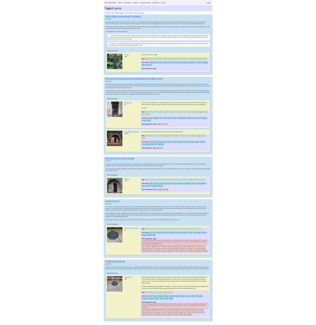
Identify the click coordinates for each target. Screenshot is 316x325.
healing (203, 248)
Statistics (156, 3)
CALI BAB (159, 189)
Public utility (179, 232)
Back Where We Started (131, 132)
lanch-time (158, 314)
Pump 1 (126, 55)
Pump (199, 58)
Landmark (202, 142)
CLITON (180, 314)
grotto (148, 114)
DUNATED (169, 314)
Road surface (160, 142)
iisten (151, 314)
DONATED (170, 251)
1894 (174, 246)
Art (196, 62)
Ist (166, 246)
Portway (185, 112)
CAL (163, 124)
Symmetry (159, 232)
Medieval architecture (157, 186)
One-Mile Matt (110, 3)
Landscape (174, 142)
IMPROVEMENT (198, 251)
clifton (146, 309)
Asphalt (192, 142)
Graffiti (165, 118)
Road (152, 144)
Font (143, 65)
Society (168, 248)
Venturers (181, 248)
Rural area (180, 142)
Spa (150, 246)
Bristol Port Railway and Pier (150, 86)
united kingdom (168, 58)
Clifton (146, 246)
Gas (176, 62)
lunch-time (158, 251)
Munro (189, 246)
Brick (169, 142)
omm (182, 229)
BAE (166, 124)
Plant (157, 62)
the (155, 248)
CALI (164, 189)
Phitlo (183, 309)
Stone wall (161, 144)
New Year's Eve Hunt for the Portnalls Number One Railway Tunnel (134, 78)
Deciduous (205, 62)
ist (166, 309)
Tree (150, 65)
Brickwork (186, 142)
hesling (202, 312)
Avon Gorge (179, 112)
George (144, 248)
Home (120, 3)
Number (193, 296)
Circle (154, 232)
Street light (152, 62)
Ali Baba (126, 179)
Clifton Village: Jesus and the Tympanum (123, 16)
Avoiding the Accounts (115, 261)
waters (143, 251)
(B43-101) (193, 309)
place (190, 248)
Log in (208, 3)
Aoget (169, 309)
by (202, 246)
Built (199, 246)
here (168, 102)
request (159, 248)
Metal (146, 65)
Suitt (198, 309)
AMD (184, 314)
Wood (168, 62)
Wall (169, 118)
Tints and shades (183, 62)
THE (177, 251)
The (143, 246)
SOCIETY (205, 251)
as (186, 248)
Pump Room (128, 277)
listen (151, 251)
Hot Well (205, 112)
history (143, 114)
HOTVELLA (189, 314)
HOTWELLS (190, 251)
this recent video (204, 86)
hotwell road (194, 112)
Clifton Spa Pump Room (131, 228)
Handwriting (156, 118)
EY (173, 314)
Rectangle (156, 298)
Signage (171, 298)
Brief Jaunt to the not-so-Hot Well (119, 158)
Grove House (194, 58)
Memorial (204, 232)
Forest (199, 62)
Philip (184, 246)
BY (174, 251)
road (189, 112)
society (168, 312)
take (196, 248)
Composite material (147, 235)
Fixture (143, 186)
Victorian (204, 58)
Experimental (145, 3)
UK (155, 58)
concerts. (164, 251)
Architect (178, 246)
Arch (156, 144)
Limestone (144, 298)
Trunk (164, 62)
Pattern (162, 298)
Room (158, 246)
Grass (161, 62)
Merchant (176, 248)
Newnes (149, 248)
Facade (188, 118)
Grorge (143, 312)
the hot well (202, 179)
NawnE (148, 312)
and (147, 251)
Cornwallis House (185, 58)
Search (136, 3)
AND (185, 251)
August (170, 246)
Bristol (147, 58)
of (162, 248)
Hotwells (175, 135)
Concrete (144, 120)
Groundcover (191, 62)
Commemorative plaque (169, 232)
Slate (154, 235)
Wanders (127, 3)
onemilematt (160, 58)
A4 (174, 112)
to (193, 248)
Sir (204, 246)
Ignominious (128, 102)
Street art (204, 118)
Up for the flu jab (112, 201)
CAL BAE (159, 124)
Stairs (195, 118)
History (185, 232)
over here (176, 219)
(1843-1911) (194, 246)
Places (151, 58)
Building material (201, 183)
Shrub (172, 62)
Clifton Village (176, 58)
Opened (163, 246)
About (163, 3)
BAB (158, 148)
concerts (164, 314)
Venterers (181, 312)
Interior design (197, 232)
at (152, 248)
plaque (186, 229)
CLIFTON (181, 251)
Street (199, 118)
